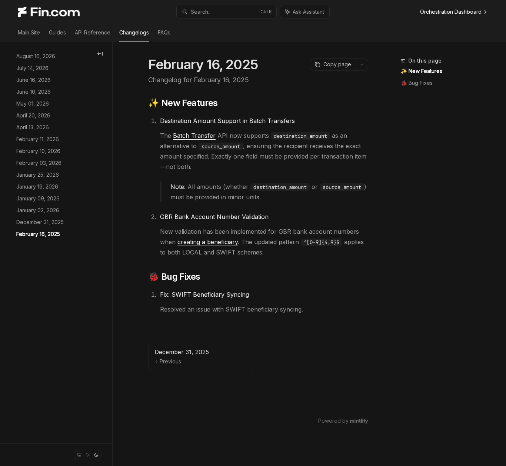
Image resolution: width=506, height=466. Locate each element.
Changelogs (134, 32)
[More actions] (362, 64)
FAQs (164, 32)
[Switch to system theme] (79, 455)
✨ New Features (421, 71)
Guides (57, 32)
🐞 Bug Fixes (417, 83)
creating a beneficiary (207, 242)
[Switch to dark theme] (96, 455)
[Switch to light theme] (87, 455)
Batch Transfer (194, 135)
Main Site (29, 32)
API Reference (92, 32)
